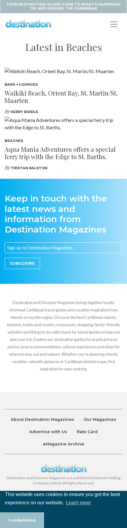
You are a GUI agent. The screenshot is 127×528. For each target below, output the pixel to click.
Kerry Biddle (24, 112)
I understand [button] (22, 520)
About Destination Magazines (42, 419)
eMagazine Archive (63, 444)
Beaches (14, 141)
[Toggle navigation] (113, 24)
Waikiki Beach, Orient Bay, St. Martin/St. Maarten (61, 96)
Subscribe (22, 263)
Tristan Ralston (29, 168)
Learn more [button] (78, 502)
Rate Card (87, 431)
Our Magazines (100, 419)
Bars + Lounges (21, 84)
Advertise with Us (48, 431)
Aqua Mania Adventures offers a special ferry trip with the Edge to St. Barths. (60, 153)
